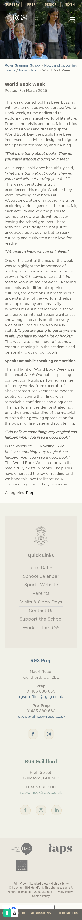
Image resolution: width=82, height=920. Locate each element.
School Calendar (41, 576)
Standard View (38, 883)
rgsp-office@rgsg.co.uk (41, 697)
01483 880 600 (41, 787)
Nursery (12, 4)
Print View (19, 883)
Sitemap (46, 892)
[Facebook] (33, 734)
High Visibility (60, 883)
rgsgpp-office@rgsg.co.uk (41, 716)
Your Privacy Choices (32, 908)
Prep (31, 4)
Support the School (41, 619)
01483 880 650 (41, 691)
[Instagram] (49, 734)
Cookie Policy (41, 896)
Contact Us (68, 913)
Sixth (70, 4)
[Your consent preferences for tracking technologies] (14, 913)
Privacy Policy (64, 892)
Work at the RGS (41, 627)
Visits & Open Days (41, 602)
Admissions (41, 913)
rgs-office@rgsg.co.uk (41, 792)
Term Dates (41, 567)
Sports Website (41, 584)
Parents (41, 593)
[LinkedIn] (56, 810)
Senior (51, 4)
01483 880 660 (41, 711)
